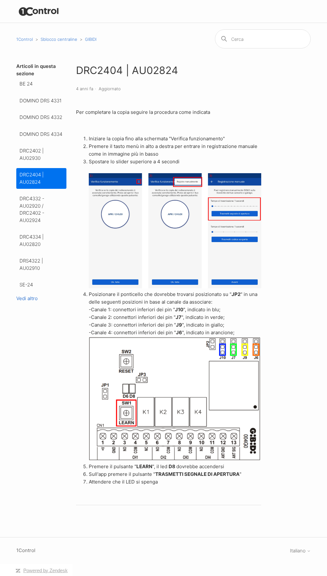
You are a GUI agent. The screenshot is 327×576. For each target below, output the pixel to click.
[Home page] (38, 11)
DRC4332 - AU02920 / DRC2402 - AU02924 (31, 209)
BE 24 (26, 84)
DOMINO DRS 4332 (40, 117)
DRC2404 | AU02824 (31, 178)
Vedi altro (27, 298)
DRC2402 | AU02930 (31, 154)
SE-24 (26, 285)
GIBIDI (90, 39)
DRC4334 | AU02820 (31, 240)
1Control (24, 39)
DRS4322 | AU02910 (31, 264)
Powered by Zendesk (45, 570)
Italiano (298, 550)
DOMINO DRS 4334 (40, 134)
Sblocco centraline (59, 39)
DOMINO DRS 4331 (40, 101)
